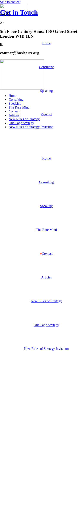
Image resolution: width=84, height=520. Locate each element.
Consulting (46, 67)
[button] (42, 14)
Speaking (46, 91)
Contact (46, 114)
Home (46, 43)
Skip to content (10, 2)
